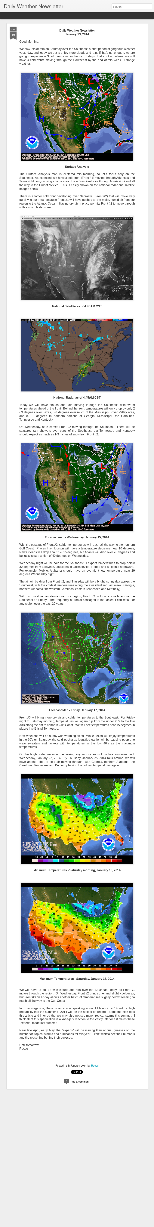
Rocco (95, 1065)
